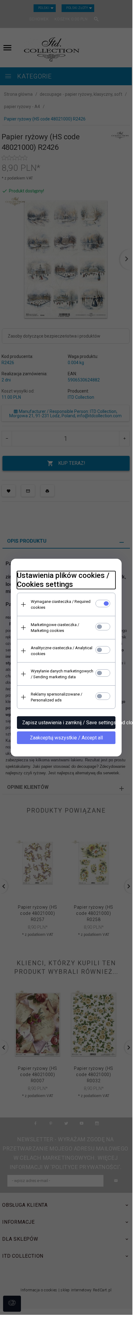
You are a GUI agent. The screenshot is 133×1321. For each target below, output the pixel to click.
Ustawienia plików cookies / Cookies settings (63, 580)
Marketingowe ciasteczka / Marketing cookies (55, 627)
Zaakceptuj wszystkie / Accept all (66, 738)
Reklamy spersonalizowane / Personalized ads (56, 697)
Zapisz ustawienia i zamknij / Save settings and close (68, 723)
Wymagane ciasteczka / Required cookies (61, 604)
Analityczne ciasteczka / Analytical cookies (61, 651)
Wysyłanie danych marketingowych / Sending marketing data (62, 674)
